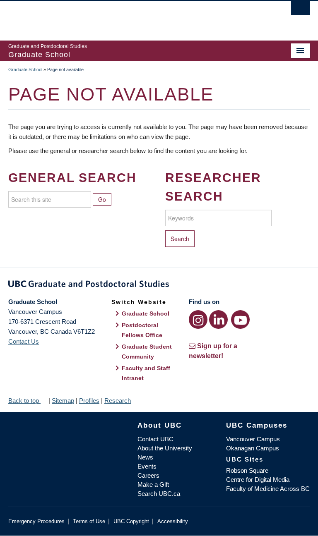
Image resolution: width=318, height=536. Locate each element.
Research (117, 400)
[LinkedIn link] (218, 319)
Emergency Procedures (36, 521)
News (145, 457)
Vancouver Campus (253, 439)
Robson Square (247, 470)
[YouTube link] (240, 319)
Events (147, 466)
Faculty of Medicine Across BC (268, 488)
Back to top (24, 400)
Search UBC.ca (158, 493)
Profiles (89, 400)
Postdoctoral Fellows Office (142, 330)
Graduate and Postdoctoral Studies (159, 285)
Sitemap (63, 400)
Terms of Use (89, 521)
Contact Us (23, 341)
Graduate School (25, 69)
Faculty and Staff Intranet (146, 373)
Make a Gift (153, 484)
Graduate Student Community (147, 351)
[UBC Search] (300, 10)
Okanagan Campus (252, 448)
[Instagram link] (198, 319)
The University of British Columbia (136, 17)
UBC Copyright (131, 521)
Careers (148, 475)
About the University (164, 448)
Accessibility (172, 521)
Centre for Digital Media (257, 479)
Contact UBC (155, 439)
